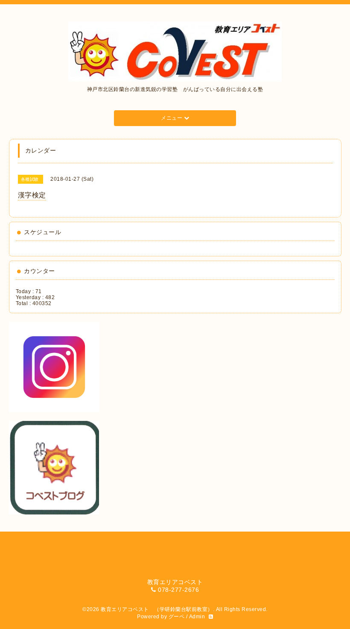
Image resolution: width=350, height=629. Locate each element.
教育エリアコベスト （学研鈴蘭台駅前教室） (157, 609)
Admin (197, 617)
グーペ (177, 617)
